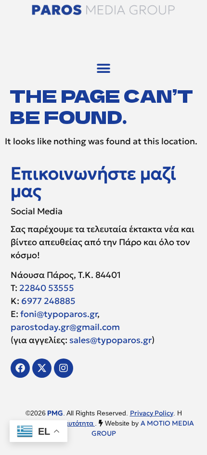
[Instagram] (63, 368)
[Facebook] (20, 368)
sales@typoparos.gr (110, 339)
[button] (104, 68)
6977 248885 (48, 300)
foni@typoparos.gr (58, 313)
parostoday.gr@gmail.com (65, 326)
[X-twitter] (42, 368)
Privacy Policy (151, 413)
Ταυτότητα (78, 423)
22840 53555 (46, 287)
